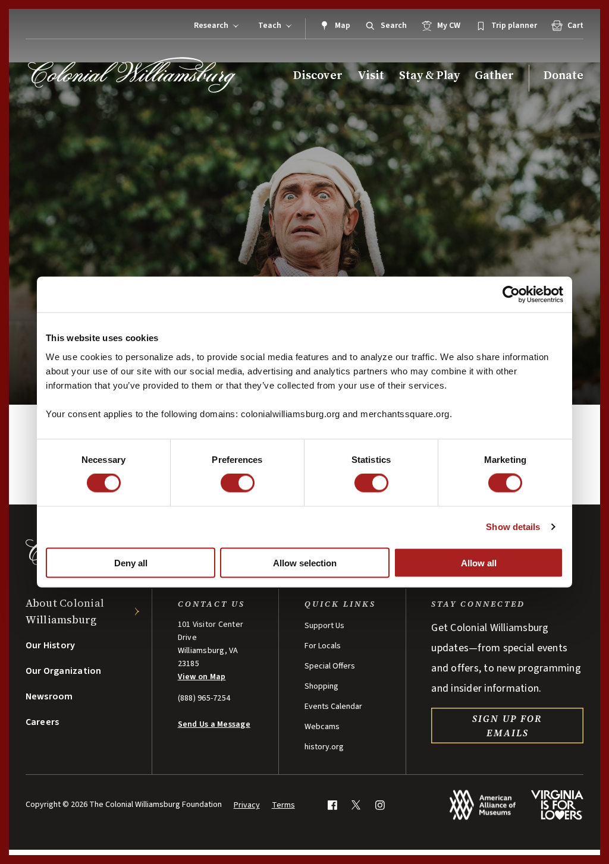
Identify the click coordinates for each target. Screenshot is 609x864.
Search (394, 25)
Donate (563, 75)
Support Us (324, 626)
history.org (324, 747)
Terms (283, 805)
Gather (494, 75)
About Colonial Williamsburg (65, 611)
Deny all (130, 562)
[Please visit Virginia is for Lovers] (556, 805)
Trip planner (514, 25)
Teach (269, 25)
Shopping (321, 686)
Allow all (479, 562)
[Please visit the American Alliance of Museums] (483, 805)
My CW (448, 25)
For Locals (322, 646)
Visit (370, 75)
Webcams (322, 727)
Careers (42, 722)
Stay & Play (429, 75)
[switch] (238, 483)
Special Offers (329, 666)
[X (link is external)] (356, 804)
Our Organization (64, 670)
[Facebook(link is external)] (332, 804)
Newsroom (49, 696)
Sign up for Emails (507, 725)
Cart (575, 25)
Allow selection (305, 562)
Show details (513, 527)
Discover (318, 75)
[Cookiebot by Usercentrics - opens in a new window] (511, 295)
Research (211, 25)
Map (342, 25)
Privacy (247, 805)
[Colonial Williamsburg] (132, 75)
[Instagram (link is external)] (379, 804)
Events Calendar (333, 706)
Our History (51, 645)
